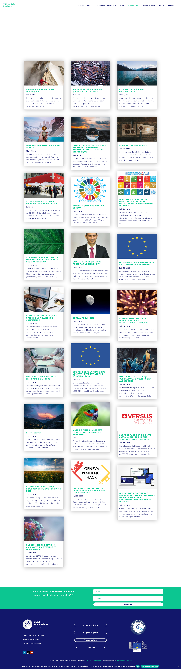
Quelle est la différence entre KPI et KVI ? (43, 146)
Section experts (148, 5)
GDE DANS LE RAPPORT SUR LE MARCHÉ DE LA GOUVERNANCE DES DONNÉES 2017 (42, 260)
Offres (121, 5)
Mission (90, 5)
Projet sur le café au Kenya (133, 145)
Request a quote (90, 633)
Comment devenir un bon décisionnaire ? (132, 90)
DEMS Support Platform (93, 660)
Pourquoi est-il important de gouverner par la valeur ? (87, 90)
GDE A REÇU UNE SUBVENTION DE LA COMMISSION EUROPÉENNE (136, 263)
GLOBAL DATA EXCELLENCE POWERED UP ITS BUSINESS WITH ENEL (43, 489)
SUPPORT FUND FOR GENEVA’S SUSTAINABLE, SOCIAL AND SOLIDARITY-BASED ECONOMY (135, 437)
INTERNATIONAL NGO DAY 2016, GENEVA (89, 207)
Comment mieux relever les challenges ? (40, 90)
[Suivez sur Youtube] (31, 652)
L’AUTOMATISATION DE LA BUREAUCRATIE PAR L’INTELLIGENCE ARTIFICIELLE (134, 320)
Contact (162, 5)
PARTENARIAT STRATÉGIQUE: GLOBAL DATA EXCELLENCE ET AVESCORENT (135, 379)
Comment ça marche (105, 5)
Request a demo (90, 625)
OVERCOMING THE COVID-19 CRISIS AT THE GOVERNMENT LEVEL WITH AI (41, 547)
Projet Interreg (33, 433)
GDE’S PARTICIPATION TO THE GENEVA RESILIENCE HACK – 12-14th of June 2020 (89, 490)
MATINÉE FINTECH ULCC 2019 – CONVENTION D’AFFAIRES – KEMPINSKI (88, 432)
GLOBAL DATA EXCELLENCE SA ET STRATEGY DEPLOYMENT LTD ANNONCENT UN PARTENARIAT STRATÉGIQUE (90, 148)
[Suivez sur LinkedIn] (24, 652)
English (171, 5)
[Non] (179, 666)
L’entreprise (133, 5)
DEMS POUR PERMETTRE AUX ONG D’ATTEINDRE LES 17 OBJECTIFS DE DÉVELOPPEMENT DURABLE (136, 202)
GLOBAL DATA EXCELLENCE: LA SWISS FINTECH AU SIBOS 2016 (42, 202)
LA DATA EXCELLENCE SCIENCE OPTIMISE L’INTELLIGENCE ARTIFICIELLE (42, 318)
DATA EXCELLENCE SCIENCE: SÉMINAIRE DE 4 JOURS (41, 378)
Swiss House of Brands (124, 660)
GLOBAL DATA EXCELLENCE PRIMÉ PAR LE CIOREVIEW (87, 263)
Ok (138, 666)
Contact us (90, 647)
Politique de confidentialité (150, 666)
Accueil (81, 5)
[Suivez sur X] (28, 652)
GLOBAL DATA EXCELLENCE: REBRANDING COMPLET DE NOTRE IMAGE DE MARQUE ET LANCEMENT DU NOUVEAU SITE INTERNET (137, 497)
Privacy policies (90, 640)
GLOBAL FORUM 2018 (83, 318)
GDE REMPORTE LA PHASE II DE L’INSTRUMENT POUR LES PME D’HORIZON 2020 (89, 374)
